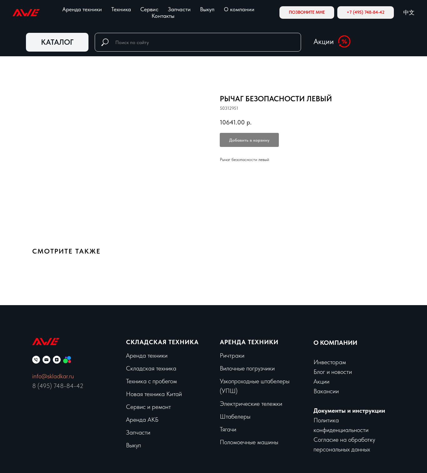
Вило (226, 368)
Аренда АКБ (142, 419)
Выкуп (207, 9)
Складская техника (162, 342)
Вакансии (326, 391)
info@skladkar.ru (53, 376)
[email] (46, 360)
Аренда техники (82, 9)
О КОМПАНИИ (335, 342)
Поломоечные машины (249, 442)
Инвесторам (330, 362)
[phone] (36, 360)
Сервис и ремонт (148, 406)
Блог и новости (333, 371)
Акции (324, 41)
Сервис (149, 9)
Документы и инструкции (349, 410)
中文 (408, 12)
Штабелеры (235, 416)
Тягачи (228, 429)
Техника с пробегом (151, 381)
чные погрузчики (253, 368)
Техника (121, 9)
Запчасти (179, 9)
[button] (306, 12)
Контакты (163, 16)
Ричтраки (232, 355)
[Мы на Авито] (67, 360)
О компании (239, 9)
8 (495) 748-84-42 (57, 386)
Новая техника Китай (154, 394)
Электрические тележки (251, 403)
